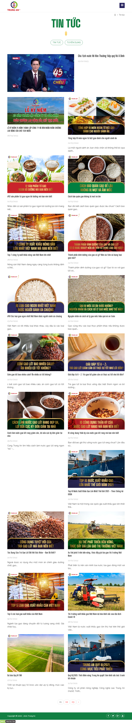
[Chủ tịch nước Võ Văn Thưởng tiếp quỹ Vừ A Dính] (40, 73)
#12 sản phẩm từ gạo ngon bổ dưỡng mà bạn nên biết (29, 196)
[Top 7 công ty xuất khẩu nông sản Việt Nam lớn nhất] (35, 232)
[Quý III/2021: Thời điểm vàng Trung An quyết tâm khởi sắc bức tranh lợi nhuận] (96, 653)
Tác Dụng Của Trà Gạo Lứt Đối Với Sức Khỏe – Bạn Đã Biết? (31, 552)
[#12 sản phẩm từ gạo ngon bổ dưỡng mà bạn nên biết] (35, 174)
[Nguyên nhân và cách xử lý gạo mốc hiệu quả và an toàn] (96, 294)
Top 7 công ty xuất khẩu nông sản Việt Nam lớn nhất (29, 254)
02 (66, 702)
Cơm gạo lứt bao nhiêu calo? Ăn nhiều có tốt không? (29, 374)
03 (73, 702)
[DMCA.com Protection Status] (8, 721)
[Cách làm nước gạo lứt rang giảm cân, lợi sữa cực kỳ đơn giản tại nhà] (35, 411)
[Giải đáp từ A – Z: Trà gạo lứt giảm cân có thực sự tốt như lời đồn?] (96, 352)
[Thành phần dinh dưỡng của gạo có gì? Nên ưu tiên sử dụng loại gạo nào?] (96, 232)
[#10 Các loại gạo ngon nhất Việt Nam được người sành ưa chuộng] (35, 294)
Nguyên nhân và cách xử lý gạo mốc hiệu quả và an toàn (91, 316)
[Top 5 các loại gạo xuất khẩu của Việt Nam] (35, 592)
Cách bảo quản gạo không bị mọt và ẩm (84, 196)
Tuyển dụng (74, 42)
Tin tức (57, 42)
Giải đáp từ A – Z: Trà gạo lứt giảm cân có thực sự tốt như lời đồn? (96, 374)
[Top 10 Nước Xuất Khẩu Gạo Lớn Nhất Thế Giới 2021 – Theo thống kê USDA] (96, 469)
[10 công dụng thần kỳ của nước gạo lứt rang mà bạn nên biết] (96, 411)
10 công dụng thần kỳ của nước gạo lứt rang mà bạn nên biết (93, 432)
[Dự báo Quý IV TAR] (35, 653)
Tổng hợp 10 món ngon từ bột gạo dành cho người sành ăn (92, 138)
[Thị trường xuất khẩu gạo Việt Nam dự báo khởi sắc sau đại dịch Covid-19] (96, 592)
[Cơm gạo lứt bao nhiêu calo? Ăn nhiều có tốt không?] (35, 352)
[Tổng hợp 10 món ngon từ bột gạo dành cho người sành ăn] (96, 116)
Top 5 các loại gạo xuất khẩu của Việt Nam (24, 614)
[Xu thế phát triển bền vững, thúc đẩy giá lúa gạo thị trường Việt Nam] (96, 530)
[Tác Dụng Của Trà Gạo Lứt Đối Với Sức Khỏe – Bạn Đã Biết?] (35, 530)
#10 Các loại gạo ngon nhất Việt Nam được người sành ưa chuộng (34, 316)
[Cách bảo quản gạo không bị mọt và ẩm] (96, 174)
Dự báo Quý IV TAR (14, 675)
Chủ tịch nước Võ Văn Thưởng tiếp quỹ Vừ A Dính (101, 56)
